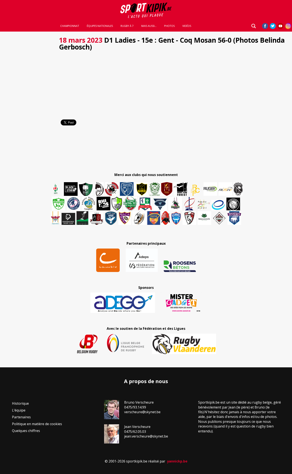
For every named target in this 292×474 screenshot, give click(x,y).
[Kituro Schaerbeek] (82, 218)
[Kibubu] (139, 218)
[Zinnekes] (234, 218)
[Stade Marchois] (117, 203)
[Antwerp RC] (96, 218)
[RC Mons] (203, 204)
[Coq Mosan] (233, 204)
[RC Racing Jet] (130, 203)
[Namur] (141, 189)
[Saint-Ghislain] (155, 189)
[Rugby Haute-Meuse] (58, 203)
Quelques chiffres (26, 430)
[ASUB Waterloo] (160, 204)
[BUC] (165, 218)
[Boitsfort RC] (127, 189)
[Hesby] (56, 189)
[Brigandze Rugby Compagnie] (204, 218)
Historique (20, 403)
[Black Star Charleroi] (71, 189)
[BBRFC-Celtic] (145, 204)
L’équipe (18, 410)
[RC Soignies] (210, 189)
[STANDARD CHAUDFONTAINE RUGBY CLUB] (189, 218)
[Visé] (111, 218)
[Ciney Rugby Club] (176, 218)
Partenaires (21, 417)
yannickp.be (177, 461)
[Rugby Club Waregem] (238, 189)
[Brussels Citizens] (166, 189)
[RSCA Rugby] (124, 218)
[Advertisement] (28, 98)
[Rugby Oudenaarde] (103, 203)
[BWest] (55, 218)
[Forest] (180, 189)
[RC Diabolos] (112, 189)
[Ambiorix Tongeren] (88, 203)
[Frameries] (195, 190)
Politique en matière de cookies (37, 424)
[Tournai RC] (153, 218)
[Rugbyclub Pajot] (99, 189)
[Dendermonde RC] (68, 219)
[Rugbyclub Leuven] (218, 205)
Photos (169, 26)
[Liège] (189, 203)
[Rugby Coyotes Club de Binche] (86, 189)
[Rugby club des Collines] (175, 203)
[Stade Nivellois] (73, 203)
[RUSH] (225, 189)
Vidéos (186, 26)
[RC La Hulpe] (219, 218)
